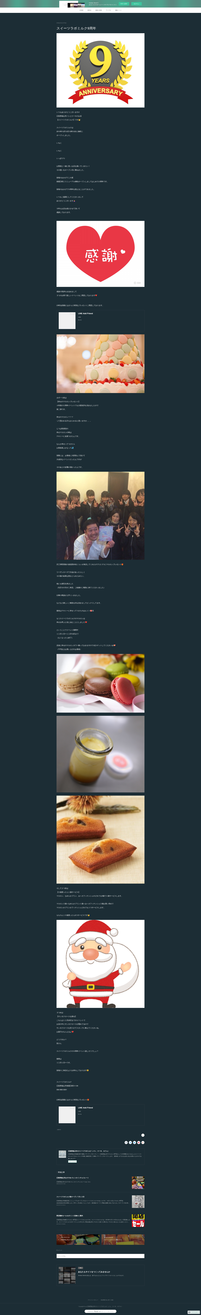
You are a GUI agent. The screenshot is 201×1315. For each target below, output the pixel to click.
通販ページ (118, 10)
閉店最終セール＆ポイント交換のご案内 (70, 1216)
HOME (81, 10)
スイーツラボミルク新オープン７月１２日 (70, 1197)
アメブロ (108, 10)
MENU (89, 10)
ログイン (136, 4)
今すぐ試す (123, 4)
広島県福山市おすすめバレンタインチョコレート (73, 1178)
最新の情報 (98, 10)
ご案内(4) (59, 1129)
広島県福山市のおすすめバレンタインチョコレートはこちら (73, 1182)
